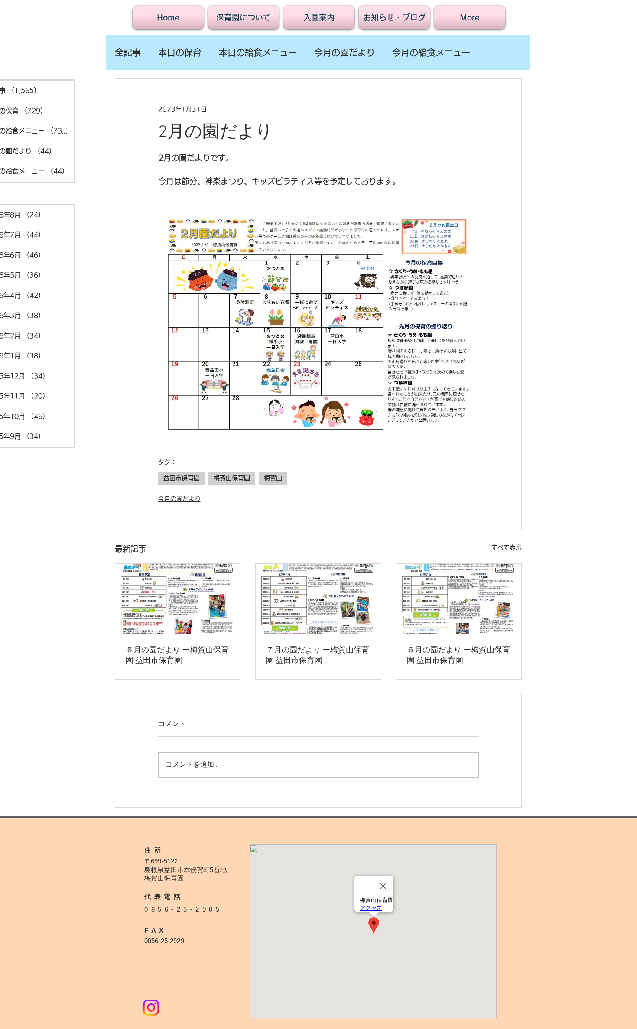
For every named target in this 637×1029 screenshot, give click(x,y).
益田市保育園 (181, 478)
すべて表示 (506, 547)
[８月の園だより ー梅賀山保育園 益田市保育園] (177, 599)
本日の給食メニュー (258, 52)
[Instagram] (151, 1007)
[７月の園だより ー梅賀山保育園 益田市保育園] (318, 599)
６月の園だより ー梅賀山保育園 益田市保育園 (458, 655)
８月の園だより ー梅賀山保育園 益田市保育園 (177, 655)
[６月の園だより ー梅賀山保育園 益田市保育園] (458, 599)
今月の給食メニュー (431, 52)
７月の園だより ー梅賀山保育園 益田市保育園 (317, 655)
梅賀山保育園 (232, 478)
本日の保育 (180, 52)
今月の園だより (344, 52)
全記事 (128, 52)
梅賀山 (273, 478)
